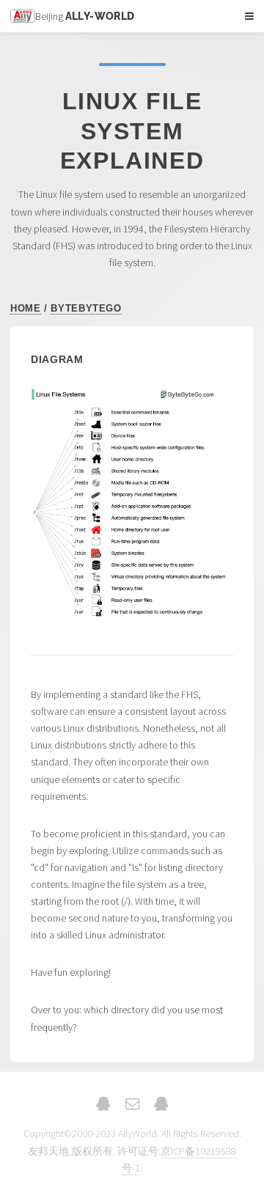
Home (25, 309)
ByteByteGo (86, 309)
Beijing (84, 16)
